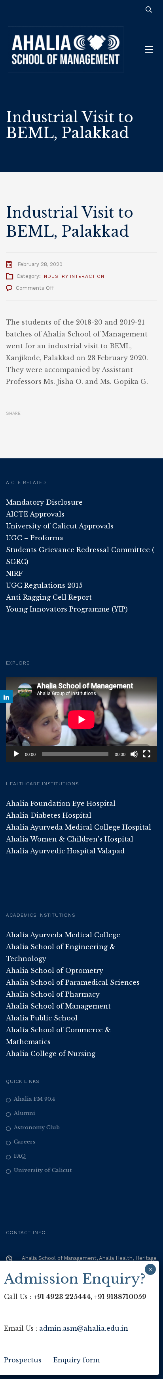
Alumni (24, 1113)
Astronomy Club (37, 1127)
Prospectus (23, 1360)
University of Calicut (43, 1170)
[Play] (16, 754)
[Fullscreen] (147, 754)
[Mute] (134, 754)
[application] (81, 719)
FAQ (20, 1156)
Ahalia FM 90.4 (34, 1099)
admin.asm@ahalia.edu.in (83, 1328)
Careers (24, 1141)
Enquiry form (76, 1360)
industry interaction (73, 276)
